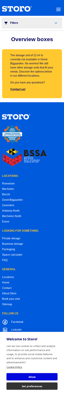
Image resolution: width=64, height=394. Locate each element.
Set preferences (32, 386)
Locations (8, 277)
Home (5, 282)
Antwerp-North (11, 210)
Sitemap (7, 304)
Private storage (11, 238)
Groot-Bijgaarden (12, 199)
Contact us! (17, 89)
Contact (6, 287)
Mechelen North (11, 216)
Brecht (6, 194)
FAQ (5, 260)
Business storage (12, 243)
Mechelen (8, 188)
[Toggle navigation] (58, 9)
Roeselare (8, 183)
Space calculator (12, 254)
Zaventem (8, 205)
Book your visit (11, 298)
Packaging (8, 249)
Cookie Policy (14, 367)
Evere (5, 221)
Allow (32, 377)
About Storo (9, 293)
